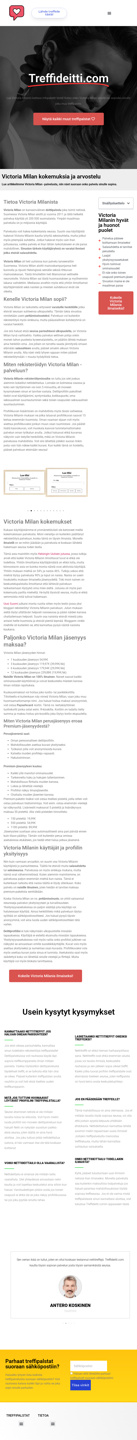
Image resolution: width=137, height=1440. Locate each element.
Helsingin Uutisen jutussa (54, 554)
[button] (109, 13)
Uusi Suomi (11, 603)
